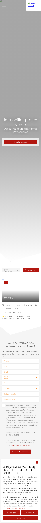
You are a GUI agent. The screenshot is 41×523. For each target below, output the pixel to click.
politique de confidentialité (20, 445)
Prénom (7, 361)
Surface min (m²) (10, 400)
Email (6, 372)
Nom (5, 366)
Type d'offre (7, 376)
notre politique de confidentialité (14, 508)
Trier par (6, 269)
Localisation (8, 389)
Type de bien (7, 382)
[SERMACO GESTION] (33, 5)
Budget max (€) (10, 394)
